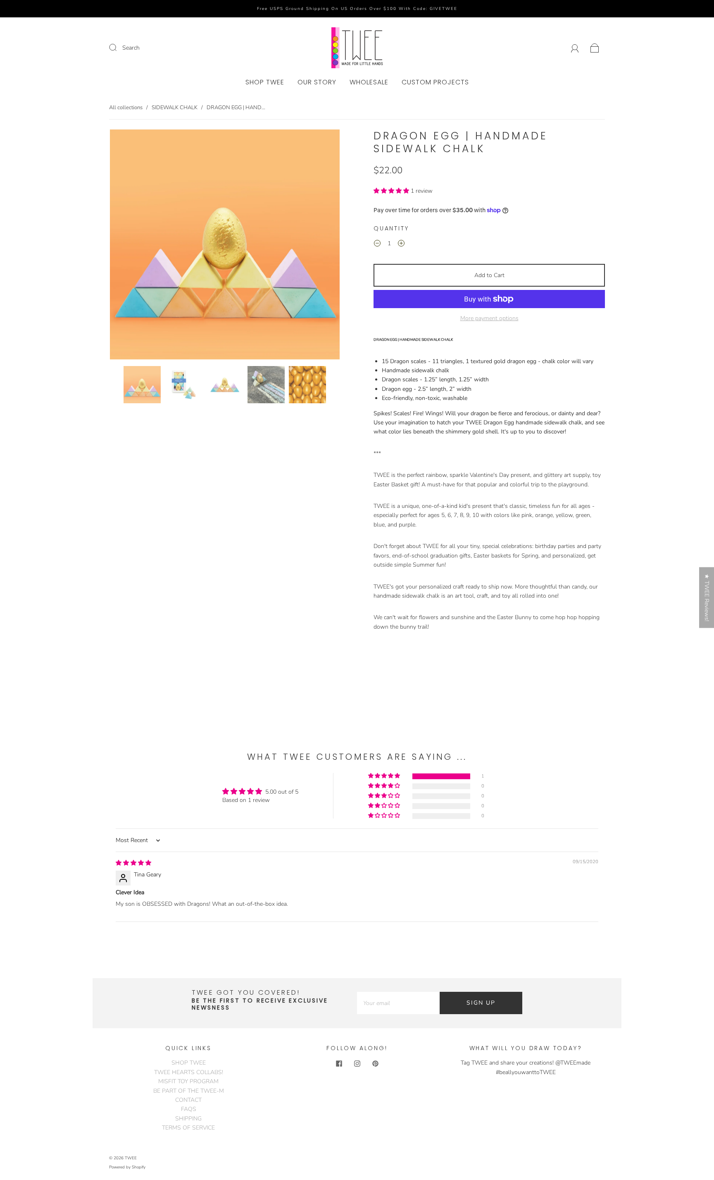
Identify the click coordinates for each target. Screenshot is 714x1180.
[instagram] (357, 1063)
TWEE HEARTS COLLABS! (188, 1072)
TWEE (131, 1158)
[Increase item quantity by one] (401, 245)
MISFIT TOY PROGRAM (188, 1081)
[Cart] (595, 47)
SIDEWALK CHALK (175, 107)
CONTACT (188, 1100)
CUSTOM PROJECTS (435, 82)
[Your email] (398, 1003)
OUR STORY (317, 82)
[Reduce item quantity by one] (377, 245)
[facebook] (339, 1063)
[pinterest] (375, 1063)
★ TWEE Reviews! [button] (707, 597)
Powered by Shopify (127, 1167)
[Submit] (118, 47)
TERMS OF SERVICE (188, 1128)
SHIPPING (188, 1119)
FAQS (188, 1109)
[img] (133, 863)
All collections (126, 107)
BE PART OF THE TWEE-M (188, 1091)
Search (131, 48)
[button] (133, 246)
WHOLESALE (369, 82)
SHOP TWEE (264, 82)
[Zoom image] (225, 246)
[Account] (575, 47)
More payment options (489, 318)
